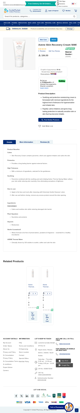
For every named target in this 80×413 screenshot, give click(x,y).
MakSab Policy (24, 361)
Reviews (44, 142)
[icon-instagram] (32, 396)
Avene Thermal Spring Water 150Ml (32, 286)
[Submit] (74, 16)
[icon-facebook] (16, 396)
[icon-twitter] (22, 396)
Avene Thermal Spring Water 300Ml (47, 286)
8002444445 (64, 344)
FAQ (20, 343)
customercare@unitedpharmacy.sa (14, 5)
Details (9, 142)
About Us (6, 349)
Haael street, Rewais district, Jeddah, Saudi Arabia (45, 352)
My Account (7, 343)
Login (49, 10)
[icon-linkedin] (27, 396)
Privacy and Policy (9, 352)
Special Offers (24, 358)
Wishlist (68, 10)
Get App (62, 1)
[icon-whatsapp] (38, 396)
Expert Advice (7, 367)
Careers (62, 4)
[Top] (76, 410)
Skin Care (43, 39)
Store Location (24, 352)
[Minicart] (75, 10)
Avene (54, 39)
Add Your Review (54, 51)
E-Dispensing (23, 349)
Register (56, 10)
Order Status (7, 346)
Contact (21, 355)
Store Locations (63, 6)
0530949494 (64, 354)
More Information (26, 142)
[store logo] (12, 10)
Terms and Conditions (26, 346)
